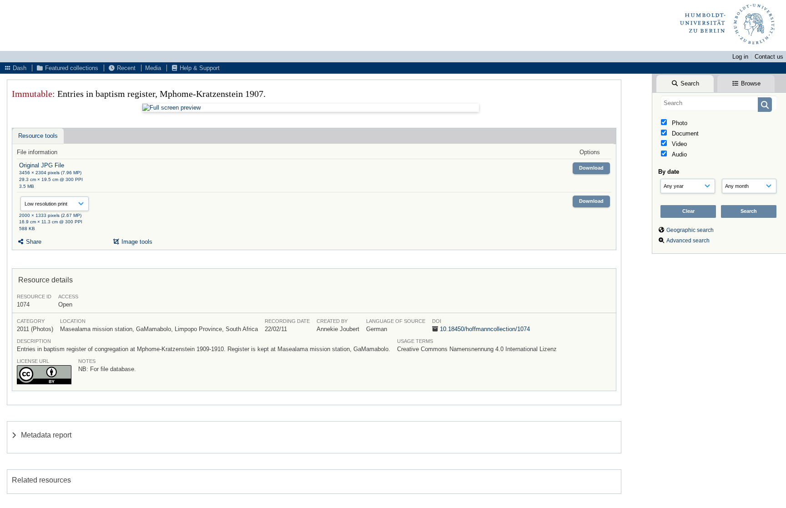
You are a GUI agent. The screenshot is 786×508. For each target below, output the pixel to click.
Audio (678, 154)
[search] (719, 103)
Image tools (136, 241)
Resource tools (38, 135)
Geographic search (690, 230)
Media (153, 68)
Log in (740, 56)
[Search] (765, 104)
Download (591, 168)
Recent (125, 68)
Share (32, 241)
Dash (18, 68)
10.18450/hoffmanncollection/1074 (485, 329)
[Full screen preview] (311, 108)
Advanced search (688, 240)
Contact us (769, 56)
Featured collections (70, 68)
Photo (678, 123)
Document (684, 133)
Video (678, 144)
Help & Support (199, 68)
